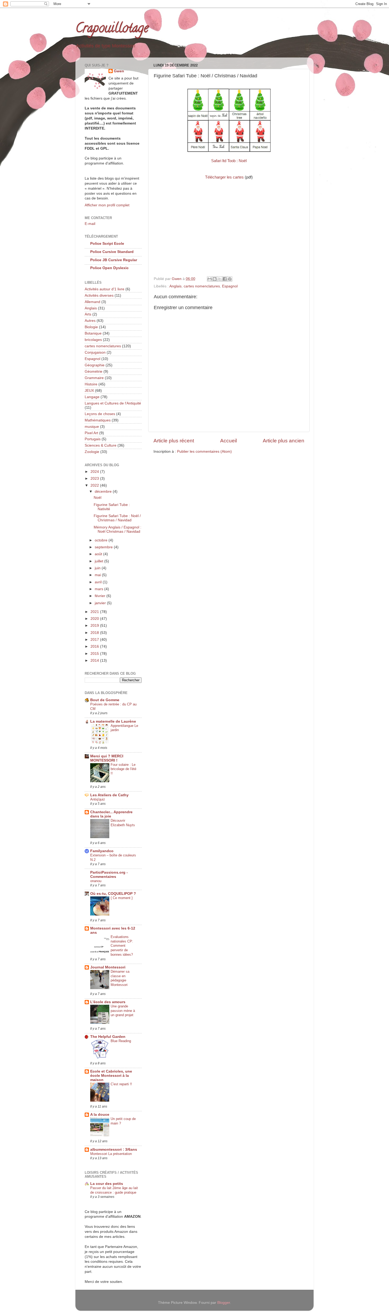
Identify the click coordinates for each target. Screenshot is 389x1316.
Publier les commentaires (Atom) (204, 452)
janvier (101, 603)
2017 (95, 640)
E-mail (90, 224)
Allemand (92, 302)
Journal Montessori (107, 967)
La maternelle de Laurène (113, 721)
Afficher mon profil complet (107, 205)
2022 (95, 485)
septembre (104, 547)
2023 (95, 479)
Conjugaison (95, 352)
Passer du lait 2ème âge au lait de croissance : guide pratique (114, 1190)
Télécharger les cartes (224, 177)
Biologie (91, 327)
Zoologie (92, 452)
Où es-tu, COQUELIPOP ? (113, 894)
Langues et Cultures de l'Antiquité (113, 403)
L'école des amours (107, 1002)
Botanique (93, 333)
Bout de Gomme (104, 700)
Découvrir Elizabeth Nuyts (123, 823)
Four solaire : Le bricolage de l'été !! (123, 769)
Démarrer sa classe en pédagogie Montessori (120, 978)
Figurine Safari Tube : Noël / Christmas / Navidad (117, 518)
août (99, 554)
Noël (97, 498)
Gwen (119, 71)
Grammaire (94, 378)
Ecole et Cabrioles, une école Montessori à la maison (111, 1075)
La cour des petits (106, 1184)
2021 (95, 612)
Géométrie (93, 372)
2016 (95, 646)
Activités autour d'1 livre (104, 289)
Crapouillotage (111, 29)
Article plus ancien (283, 440)
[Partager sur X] (219, 279)
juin (98, 568)
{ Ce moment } (122, 898)
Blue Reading (121, 1041)
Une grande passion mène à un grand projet (123, 1010)
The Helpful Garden (107, 1037)
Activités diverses (99, 295)
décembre (104, 492)
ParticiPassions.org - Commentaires (109, 874)
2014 (95, 661)
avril (99, 582)
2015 (95, 654)
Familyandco (102, 851)
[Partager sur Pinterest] (229, 279)
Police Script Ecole (107, 244)
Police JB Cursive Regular (113, 260)
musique (92, 427)
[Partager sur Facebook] (224, 279)
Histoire (91, 384)
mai (98, 575)
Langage (92, 397)
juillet (99, 561)
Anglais (175, 286)
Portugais (93, 439)
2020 (95, 619)
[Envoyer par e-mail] (209, 279)
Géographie (95, 365)
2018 (95, 633)
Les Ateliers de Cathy (109, 795)
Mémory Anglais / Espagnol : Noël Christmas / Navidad (117, 529)
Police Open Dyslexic (109, 268)
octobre (101, 540)
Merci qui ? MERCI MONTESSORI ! (106, 758)
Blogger (223, 1303)
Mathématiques (98, 420)
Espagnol (230, 286)
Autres (90, 321)
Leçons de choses (100, 414)
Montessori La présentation (111, 1154)
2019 (95, 626)
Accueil (228, 440)
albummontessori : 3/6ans (113, 1150)
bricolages (93, 340)
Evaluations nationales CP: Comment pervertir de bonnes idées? (122, 946)
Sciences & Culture (100, 445)
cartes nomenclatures (202, 286)
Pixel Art (91, 433)
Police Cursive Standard (112, 252)
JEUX (89, 391)
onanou (95, 881)
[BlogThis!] (214, 279)
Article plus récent (173, 440)
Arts (88, 314)
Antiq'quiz (97, 799)
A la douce (99, 1115)
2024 (95, 472)
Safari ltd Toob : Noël (229, 161)
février (100, 596)
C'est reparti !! (121, 1084)
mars (99, 589)
